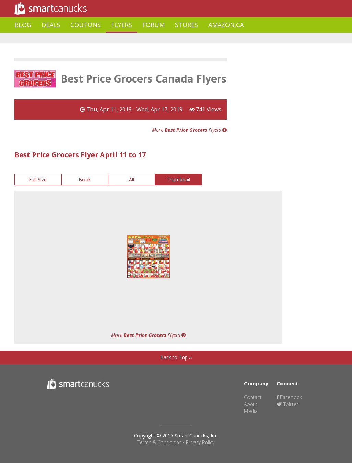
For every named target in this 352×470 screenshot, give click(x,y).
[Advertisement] (139, 38)
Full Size (38, 179)
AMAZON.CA (226, 25)
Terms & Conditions (160, 442)
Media (251, 411)
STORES (186, 25)
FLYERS (121, 25)
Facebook (290, 397)
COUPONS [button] (85, 25)
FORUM (153, 25)
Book (85, 179)
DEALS (51, 25)
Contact (253, 397)
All (131, 179)
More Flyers (187, 130)
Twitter (290, 404)
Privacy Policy (200, 442)
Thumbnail (178, 179)
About (250, 404)
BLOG (22, 25)
